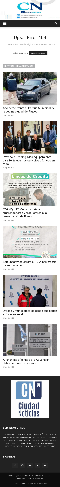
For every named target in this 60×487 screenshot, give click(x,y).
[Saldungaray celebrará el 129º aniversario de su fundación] (30, 242)
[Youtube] (45, 465)
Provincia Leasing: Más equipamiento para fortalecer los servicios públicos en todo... (29, 160)
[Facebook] (15, 465)
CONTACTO (38, 479)
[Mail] (30, 465)
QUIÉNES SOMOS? (23, 476)
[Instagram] (22, 465)
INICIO (10, 476)
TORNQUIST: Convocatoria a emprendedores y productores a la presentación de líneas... (25, 213)
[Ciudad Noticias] (30, 10)
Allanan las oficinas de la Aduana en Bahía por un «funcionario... (26, 361)
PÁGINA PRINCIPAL (38, 53)
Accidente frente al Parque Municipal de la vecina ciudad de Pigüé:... (29, 109)
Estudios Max (42, 483)
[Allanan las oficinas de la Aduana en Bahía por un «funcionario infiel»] (30, 340)
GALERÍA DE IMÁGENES (41, 476)
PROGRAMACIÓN (24, 479)
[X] (37, 465)
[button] (4, 23)
